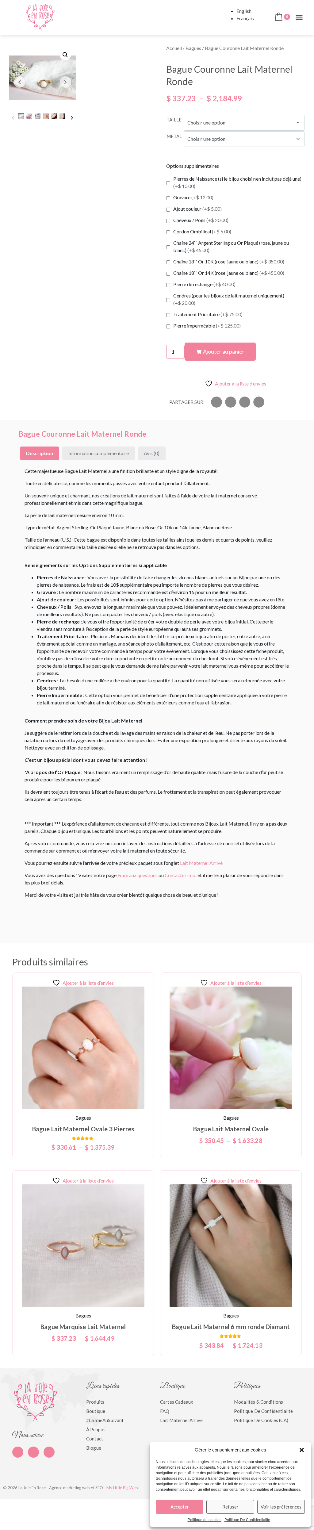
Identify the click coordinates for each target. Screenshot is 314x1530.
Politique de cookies (204, 1520)
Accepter (179, 1506)
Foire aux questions (137, 875)
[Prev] (13, 117)
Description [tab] (39, 453)
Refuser (230, 1506)
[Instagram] (49, 1452)
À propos (95, 1429)
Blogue (93, 1448)
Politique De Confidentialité (247, 1520)
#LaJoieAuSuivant (105, 1420)
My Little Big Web (122, 1487)
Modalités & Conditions (258, 1402)
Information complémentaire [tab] (98, 453)
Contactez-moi (181, 875)
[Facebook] (17, 1452)
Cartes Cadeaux (176, 1402)
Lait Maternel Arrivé (201, 863)
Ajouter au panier (223, 351)
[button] (302, 1450)
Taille (174, 119)
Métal (174, 136)
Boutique (95, 1411)
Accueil (174, 48)
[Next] (72, 117)
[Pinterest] (33, 1452)
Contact (94, 1438)
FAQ (164, 1411)
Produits (95, 1402)
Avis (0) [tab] (151, 453)
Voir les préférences (281, 1506)
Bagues (193, 48)
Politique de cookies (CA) (261, 1420)
